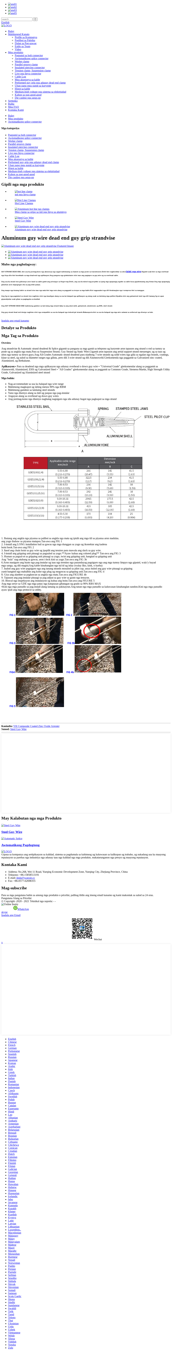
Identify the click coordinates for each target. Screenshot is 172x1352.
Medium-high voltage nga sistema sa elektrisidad (40, 91)
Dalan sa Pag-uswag (25, 43)
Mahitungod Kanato (18, 34)
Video (18, 49)
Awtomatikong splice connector (31, 58)
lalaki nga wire (133, 271)
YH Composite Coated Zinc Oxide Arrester (36, 726)
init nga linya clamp (25, 194)
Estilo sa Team (22, 46)
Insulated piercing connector (30, 67)
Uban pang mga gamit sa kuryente (33, 85)
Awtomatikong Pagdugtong (20, 845)
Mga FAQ (13, 106)
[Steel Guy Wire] (10, 825)
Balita (11, 103)
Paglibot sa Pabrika (25, 40)
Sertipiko (13, 100)
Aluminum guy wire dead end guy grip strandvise (41, 229)
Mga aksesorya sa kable (27, 79)
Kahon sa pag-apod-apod (28, 94)
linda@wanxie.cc (25, 877)
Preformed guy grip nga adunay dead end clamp (40, 82)
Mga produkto (15, 52)
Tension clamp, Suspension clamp (33, 70)
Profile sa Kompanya (26, 37)
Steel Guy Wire (23, 220)
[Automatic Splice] (11, 838)
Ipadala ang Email (10, 915)
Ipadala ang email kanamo (15, 320)
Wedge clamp (22, 61)
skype (4, 912)
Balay (11, 31)
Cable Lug (20, 76)
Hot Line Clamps (24, 203)
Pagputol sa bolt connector (29, 55)
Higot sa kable (22, 88)
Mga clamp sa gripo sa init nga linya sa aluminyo (41, 212)
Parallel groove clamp (26, 64)
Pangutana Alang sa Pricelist (16, 898)
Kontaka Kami (16, 109)
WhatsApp (23, 909)
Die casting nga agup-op (28, 97)
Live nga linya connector (28, 73)
